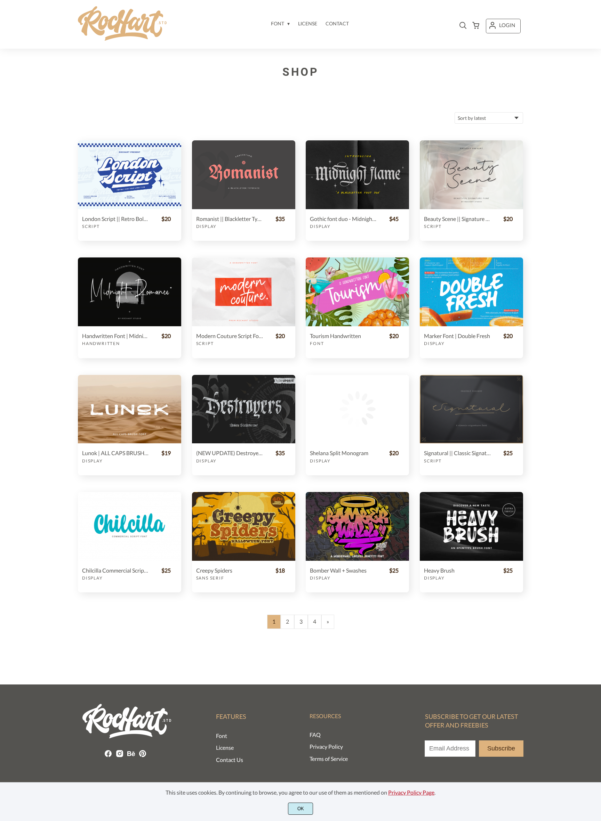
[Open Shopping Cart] (475, 26)
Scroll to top (594, 681)
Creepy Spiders (214, 570)
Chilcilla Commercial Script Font (115, 570)
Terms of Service (329, 758)
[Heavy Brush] (471, 526)
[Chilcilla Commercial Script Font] (129, 526)
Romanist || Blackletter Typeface (229, 218)
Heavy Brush (439, 570)
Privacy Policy (326, 746)
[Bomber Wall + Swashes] (357, 526)
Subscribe (501, 748)
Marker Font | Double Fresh (457, 335)
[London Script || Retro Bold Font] (129, 174)
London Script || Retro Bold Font (115, 218)
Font (317, 343)
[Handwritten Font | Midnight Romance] (129, 291)
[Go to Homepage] (122, 38)
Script (91, 226)
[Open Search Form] (462, 26)
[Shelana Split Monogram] (357, 409)
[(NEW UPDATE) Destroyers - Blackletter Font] (243, 409)
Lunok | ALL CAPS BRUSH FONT (115, 453)
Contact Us (229, 759)
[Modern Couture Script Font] (243, 291)
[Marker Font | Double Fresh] (471, 291)
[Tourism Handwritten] (357, 291)
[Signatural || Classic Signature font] (471, 409)
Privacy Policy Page (411, 792)
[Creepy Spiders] (243, 526)
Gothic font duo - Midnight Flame (343, 218)
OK (300, 808)
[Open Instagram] (119, 755)
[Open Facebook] (108, 755)
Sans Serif (210, 578)
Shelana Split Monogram (339, 453)
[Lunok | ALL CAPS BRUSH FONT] (129, 409)
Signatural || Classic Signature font (457, 453)
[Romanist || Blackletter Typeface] (243, 174)
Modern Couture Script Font (229, 335)
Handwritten (101, 343)
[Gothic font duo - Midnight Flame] (357, 174)
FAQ (315, 734)
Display (206, 226)
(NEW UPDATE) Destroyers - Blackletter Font (229, 453)
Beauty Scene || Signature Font (457, 218)
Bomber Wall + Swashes (338, 570)
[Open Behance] (131, 755)
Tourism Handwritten (335, 335)
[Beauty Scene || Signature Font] (471, 174)
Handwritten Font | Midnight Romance (115, 335)
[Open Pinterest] (142, 755)
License (225, 747)
